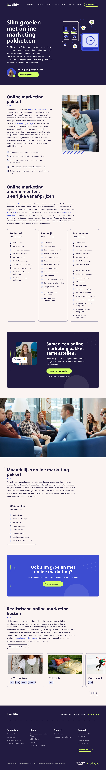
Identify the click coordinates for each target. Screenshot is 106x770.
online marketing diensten (38, 109)
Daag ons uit (83, 750)
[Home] (13, 4)
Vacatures (71, 4)
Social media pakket (14, 740)
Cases (57, 4)
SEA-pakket (11, 737)
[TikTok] (98, 763)
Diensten (30, 4)
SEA (14, 212)
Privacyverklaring (60, 763)
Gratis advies (90, 4)
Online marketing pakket (15, 744)
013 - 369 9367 (83, 744)
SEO (8, 212)
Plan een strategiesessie (58, 371)
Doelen (39, 4)
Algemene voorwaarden (45, 763)
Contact (79, 4)
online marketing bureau (19, 204)
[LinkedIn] (88, 763)
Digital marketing (60, 734)
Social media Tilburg (37, 745)
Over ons (48, 4)
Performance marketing (62, 737)
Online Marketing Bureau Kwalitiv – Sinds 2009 (21, 763)
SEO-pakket (11, 734)
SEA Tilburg (34, 742)
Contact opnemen (27, 75)
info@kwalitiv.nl (83, 741)
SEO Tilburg (34, 739)
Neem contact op (51, 584)
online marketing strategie (23, 123)
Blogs (63, 4)
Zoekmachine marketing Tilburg (39, 735)
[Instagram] (91, 763)
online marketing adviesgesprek (24, 638)
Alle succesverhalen (16, 647)
